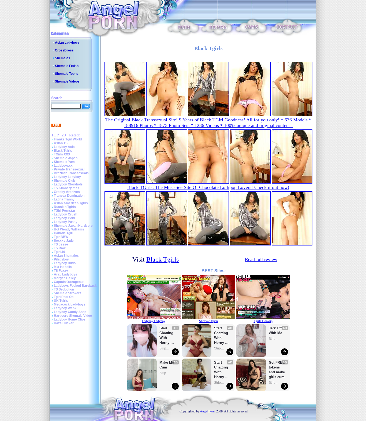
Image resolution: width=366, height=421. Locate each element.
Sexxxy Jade (64, 241)
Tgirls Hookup (263, 321)
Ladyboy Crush (65, 214)
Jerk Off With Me (276, 330)
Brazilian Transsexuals (71, 173)
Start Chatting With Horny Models (166, 335)
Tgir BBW (61, 237)
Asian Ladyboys (67, 42)
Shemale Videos (67, 81)
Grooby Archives (67, 192)
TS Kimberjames (66, 188)
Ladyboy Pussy (65, 222)
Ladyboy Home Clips (69, 319)
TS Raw (59, 248)
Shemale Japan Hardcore (73, 226)
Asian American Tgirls (71, 203)
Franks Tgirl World (68, 139)
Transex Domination (69, 196)
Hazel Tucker (64, 323)
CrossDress (64, 50)
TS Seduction (64, 289)
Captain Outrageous (69, 282)
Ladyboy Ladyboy (67, 177)
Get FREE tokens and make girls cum (277, 369)
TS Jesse (61, 244)
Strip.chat (164, 348)
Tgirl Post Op (63, 297)
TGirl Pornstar (64, 211)
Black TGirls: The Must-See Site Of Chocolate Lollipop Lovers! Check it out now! (208, 187)
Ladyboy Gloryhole (68, 184)
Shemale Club (64, 180)
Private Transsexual (69, 169)
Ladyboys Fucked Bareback (75, 286)
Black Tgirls (63, 150)
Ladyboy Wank (65, 308)
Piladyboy (61, 259)
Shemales (62, 58)
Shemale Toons (66, 74)
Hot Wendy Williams (69, 229)
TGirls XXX (62, 154)
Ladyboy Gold (64, 218)
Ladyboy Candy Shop (70, 312)
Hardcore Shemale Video (73, 316)
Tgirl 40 (59, 252)
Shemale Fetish (67, 66)
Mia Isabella (63, 267)
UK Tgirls (61, 301)
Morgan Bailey (65, 278)
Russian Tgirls (65, 207)
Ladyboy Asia (64, 147)
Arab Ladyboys (65, 274)
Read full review (261, 259)
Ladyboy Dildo (65, 263)
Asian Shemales (66, 256)
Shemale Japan (65, 158)
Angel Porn (207, 411)
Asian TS (61, 143)
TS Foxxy (61, 271)
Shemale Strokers (67, 293)
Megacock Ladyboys (69, 304)
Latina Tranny (64, 199)
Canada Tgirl (63, 233)
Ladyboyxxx (63, 165)
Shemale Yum (64, 162)
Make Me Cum (167, 364)
